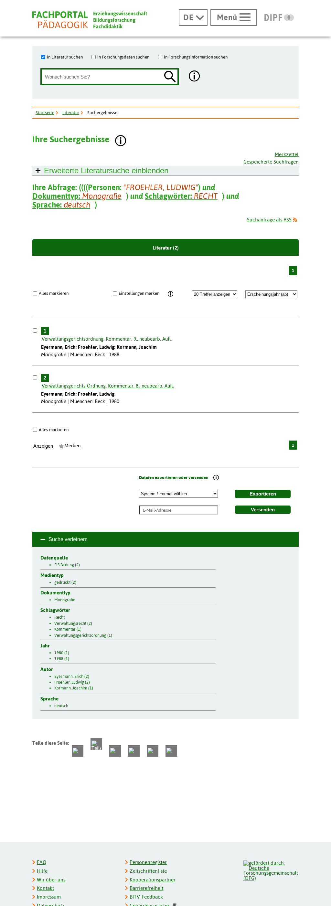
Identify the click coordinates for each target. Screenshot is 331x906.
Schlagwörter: (181, 196)
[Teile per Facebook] (77, 751)
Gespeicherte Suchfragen (271, 162)
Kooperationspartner (153, 879)
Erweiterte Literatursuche (106, 170)
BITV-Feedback (146, 897)
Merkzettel (287, 154)
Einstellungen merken (139, 293)
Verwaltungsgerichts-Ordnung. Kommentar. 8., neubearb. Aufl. (108, 386)
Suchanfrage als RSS (269, 219)
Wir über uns (51, 879)
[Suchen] (170, 77)
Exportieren (263, 493)
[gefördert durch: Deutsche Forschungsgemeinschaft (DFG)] (271, 869)
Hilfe (42, 871)
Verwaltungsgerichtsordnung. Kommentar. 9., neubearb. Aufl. (107, 339)
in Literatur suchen (65, 56)
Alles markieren (54, 293)
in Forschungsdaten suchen (123, 56)
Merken (72, 445)
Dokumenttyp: (77, 196)
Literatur (70, 112)
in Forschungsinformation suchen (196, 56)
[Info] (170, 294)
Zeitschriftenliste (148, 871)
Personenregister (148, 862)
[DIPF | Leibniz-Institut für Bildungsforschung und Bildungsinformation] (279, 17)
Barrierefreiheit (146, 888)
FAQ (41, 862)
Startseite (45, 112)
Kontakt (45, 888)
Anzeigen (43, 446)
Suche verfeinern (68, 539)
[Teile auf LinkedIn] (134, 751)
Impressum (49, 897)
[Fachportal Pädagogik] (89, 19)
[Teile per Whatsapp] (115, 751)
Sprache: (61, 204)
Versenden (263, 509)
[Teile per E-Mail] (152, 751)
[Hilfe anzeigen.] (194, 76)
